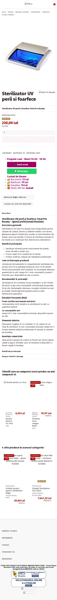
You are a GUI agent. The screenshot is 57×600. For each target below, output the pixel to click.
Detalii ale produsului (11, 351)
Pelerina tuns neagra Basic (36, 422)
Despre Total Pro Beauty (12, 356)
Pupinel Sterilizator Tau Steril (41, 489)
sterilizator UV (19, 153)
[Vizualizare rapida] (26, 384)
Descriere (6, 213)
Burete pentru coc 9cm (9, 421)
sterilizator (7, 153)
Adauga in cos (29, 139)
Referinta (6, 115)
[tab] (28, 213)
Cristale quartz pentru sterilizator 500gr (14, 490)
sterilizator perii (33, 153)
